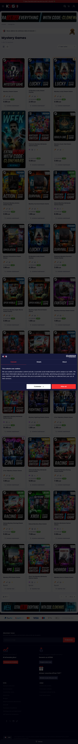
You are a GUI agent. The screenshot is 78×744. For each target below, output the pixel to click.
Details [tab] (39, 362)
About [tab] (64, 362)
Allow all (63, 386)
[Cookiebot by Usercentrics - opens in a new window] (67, 356)
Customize (37, 386)
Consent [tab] (13, 362)
